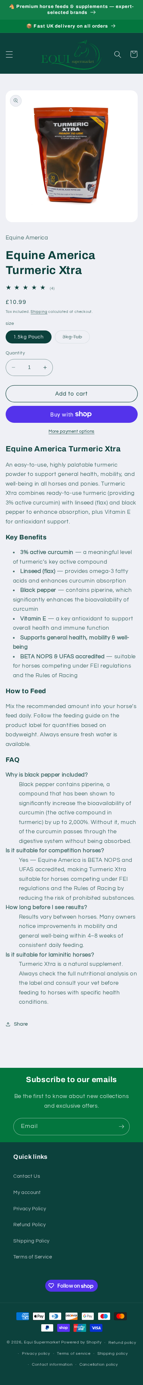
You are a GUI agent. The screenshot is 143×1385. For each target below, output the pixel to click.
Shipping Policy (31, 1241)
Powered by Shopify (81, 1342)
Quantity (15, 352)
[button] (9, 54)
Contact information (52, 1364)
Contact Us (26, 1176)
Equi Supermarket (42, 1342)
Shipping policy (112, 1353)
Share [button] (21, 1024)
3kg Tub (76, 338)
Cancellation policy (98, 1364)
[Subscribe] (121, 1126)
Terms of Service (32, 1256)
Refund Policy (29, 1224)
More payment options (71, 431)
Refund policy (122, 1342)
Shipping (39, 312)
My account (27, 1192)
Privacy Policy (29, 1208)
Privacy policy (36, 1353)
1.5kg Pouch (28, 336)
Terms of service (73, 1353)
